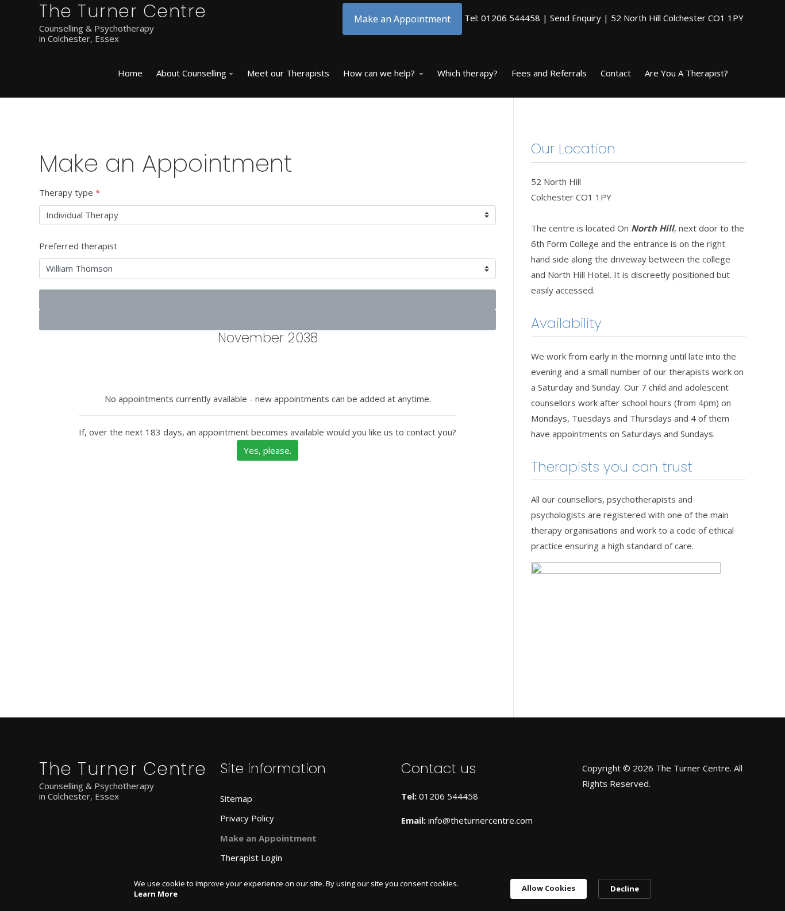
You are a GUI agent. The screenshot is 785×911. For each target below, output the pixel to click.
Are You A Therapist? (686, 73)
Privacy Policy (247, 818)
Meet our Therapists (288, 73)
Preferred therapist (78, 246)
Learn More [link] (156, 894)
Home (130, 73)
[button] (194, 73)
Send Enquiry (575, 18)
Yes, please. (267, 450)
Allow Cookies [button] (548, 888)
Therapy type (69, 192)
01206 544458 (510, 18)
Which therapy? (467, 73)
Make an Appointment (402, 19)
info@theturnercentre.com (480, 820)
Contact (616, 73)
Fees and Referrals (549, 73)
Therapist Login (251, 857)
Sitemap (236, 798)
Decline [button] (624, 888)
